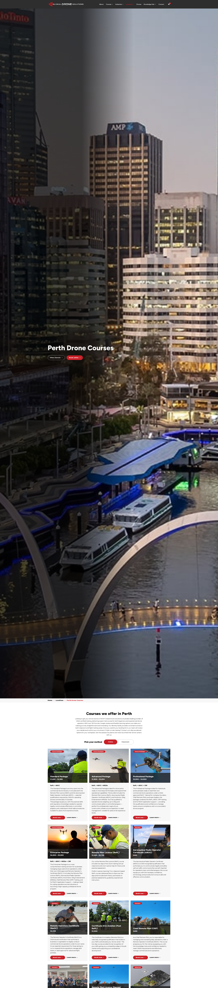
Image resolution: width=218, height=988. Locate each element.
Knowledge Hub (149, 4)
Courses (108, 4)
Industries (118, 4)
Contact (161, 4)
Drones (139, 4)
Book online (73, 357)
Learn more (71, 817)
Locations (129, 4)
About (101, 4)
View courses (55, 357)
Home (50, 700)
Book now (57, 817)
